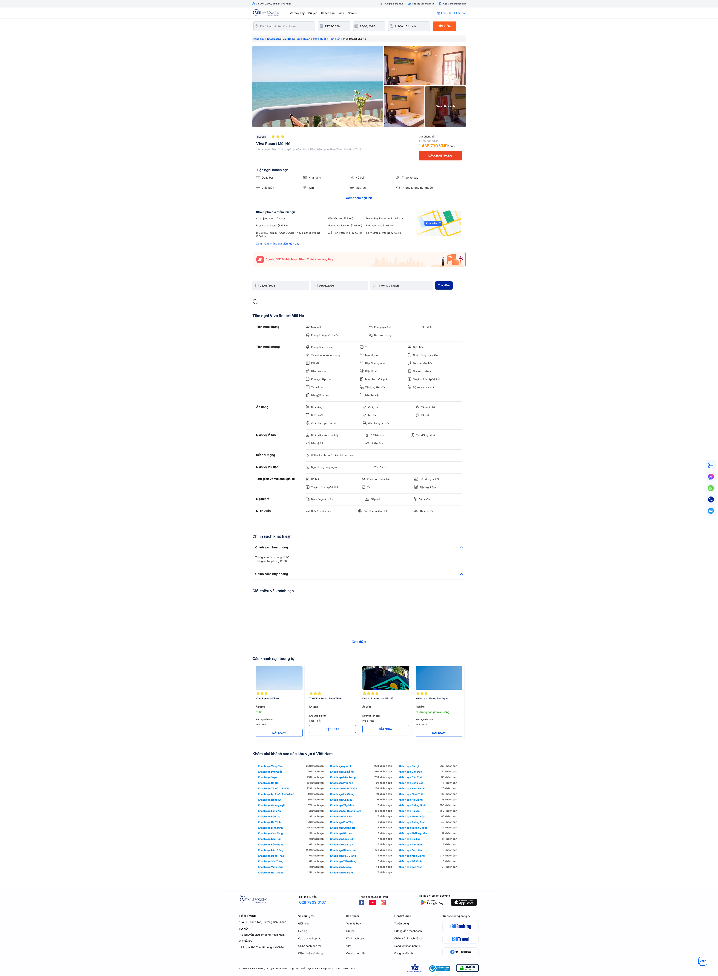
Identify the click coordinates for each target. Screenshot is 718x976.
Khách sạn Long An (269, 810)
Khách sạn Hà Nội (268, 782)
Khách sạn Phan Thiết (411, 794)
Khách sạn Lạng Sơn (342, 838)
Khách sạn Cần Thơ (410, 777)
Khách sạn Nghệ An (269, 799)
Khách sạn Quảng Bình (411, 822)
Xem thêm (359, 641)
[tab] (359, 547)
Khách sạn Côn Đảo (410, 771)
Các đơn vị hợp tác (309, 938)
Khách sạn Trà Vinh (410, 861)
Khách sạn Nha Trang (343, 777)
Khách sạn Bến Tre (269, 816)
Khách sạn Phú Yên (341, 782)
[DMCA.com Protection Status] (467, 968)
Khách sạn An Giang (410, 799)
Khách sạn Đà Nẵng (342, 771)
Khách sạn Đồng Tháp (271, 855)
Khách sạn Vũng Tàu (270, 766)
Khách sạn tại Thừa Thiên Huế (276, 794)
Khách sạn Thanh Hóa (411, 816)
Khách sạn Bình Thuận (343, 788)
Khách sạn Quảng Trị (342, 827)
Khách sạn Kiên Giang (411, 855)
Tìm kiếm (444, 26)
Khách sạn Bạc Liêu (410, 850)
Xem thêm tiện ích (359, 198)
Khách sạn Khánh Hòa (343, 850)
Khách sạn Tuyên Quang (412, 827)
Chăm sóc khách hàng (408, 938)
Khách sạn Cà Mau (341, 799)
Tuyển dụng (401, 923)
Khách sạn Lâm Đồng (270, 850)
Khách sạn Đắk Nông (410, 844)
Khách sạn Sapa (267, 777)
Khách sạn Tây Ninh (342, 805)
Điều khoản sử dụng (310, 953)
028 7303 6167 (453, 13)
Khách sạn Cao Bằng (270, 833)
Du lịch (312, 13)
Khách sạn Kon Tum (269, 838)
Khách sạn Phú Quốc (270, 771)
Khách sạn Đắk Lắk (341, 844)
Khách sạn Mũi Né (341, 866)
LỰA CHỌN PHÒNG (440, 155)
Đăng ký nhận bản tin (407, 945)
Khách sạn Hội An (409, 810)
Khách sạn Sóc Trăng (270, 861)
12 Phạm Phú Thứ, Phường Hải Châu (261, 947)
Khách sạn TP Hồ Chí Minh (273, 788)
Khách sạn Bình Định (270, 827)
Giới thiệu (303, 923)
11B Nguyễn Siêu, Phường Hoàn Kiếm (262, 934)
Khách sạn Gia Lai (409, 838)
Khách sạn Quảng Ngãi (271, 805)
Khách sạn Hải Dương (270, 872)
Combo (352, 13)
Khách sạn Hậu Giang (343, 855)
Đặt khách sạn (355, 938)
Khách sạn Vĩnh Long (270, 866)
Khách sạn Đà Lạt (408, 766)
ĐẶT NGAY (279, 732)
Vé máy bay (297, 13)
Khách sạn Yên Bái (341, 816)
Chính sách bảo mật (310, 945)
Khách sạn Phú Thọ (341, 822)
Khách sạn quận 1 (340, 766)
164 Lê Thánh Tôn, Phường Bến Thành (262, 922)
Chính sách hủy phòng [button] (271, 547)
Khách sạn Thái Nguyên (412, 833)
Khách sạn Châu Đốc (410, 782)
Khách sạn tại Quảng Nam (345, 810)
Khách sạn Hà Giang (342, 794)
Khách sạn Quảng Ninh (412, 805)
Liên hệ (302, 930)
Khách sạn (328, 13)
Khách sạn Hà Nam (341, 872)
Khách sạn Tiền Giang (343, 861)
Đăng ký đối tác (404, 953)
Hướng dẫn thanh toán (408, 930)
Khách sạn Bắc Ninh (410, 866)
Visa (341, 13)
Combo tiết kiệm (356, 953)
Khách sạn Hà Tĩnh (269, 822)
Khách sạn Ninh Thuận (411, 788)
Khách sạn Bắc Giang (270, 844)
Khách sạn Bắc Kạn (341, 833)
